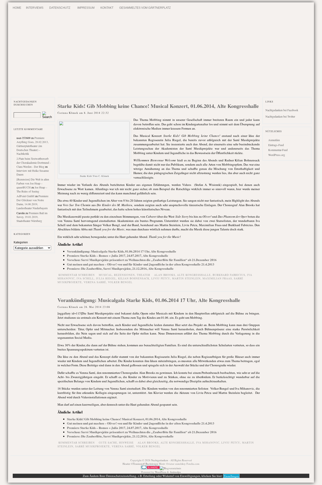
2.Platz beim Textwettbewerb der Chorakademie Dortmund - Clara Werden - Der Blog (34, 162)
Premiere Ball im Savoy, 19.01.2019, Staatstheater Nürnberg (32, 217)
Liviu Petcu (160, 278)
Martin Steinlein (186, 278)
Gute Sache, (109, 442)
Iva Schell (85, 278)
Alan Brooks (164, 275)
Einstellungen (231, 476)
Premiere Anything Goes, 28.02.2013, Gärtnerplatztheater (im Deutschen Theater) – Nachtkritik (33, 145)
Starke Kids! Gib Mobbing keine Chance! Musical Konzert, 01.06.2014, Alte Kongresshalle (158, 106)
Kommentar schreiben (76, 275)
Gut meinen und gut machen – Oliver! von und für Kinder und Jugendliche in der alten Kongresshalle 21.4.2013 (140, 264)
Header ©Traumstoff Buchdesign (141, 463)
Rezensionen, (125, 275)
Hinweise (126, 442)
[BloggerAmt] (170, 468)
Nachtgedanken (159, 460)
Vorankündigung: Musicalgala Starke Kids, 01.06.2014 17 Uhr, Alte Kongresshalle (121, 251)
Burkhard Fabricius (229, 275)
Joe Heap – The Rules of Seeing (32, 189)
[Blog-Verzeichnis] (150, 468)
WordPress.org (276, 155)
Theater (143, 275)
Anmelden (274, 140)
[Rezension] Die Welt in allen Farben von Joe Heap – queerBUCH (33, 183)
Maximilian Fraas (217, 278)
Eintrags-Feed (276, 145)
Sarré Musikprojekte (92, 446)
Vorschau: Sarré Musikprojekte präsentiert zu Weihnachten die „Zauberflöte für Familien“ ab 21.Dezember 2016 (142, 259)
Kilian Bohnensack (133, 278)
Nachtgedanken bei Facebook (281, 110)
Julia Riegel (106, 278)
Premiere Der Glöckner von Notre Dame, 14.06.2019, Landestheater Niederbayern (32, 202)
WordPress (160, 472)
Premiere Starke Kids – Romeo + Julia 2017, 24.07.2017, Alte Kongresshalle (117, 255)
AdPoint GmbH (25, 196)
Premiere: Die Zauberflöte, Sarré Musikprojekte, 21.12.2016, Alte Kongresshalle (120, 268)
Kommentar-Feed (278, 150)
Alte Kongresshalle (194, 275)
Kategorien (21, 242)
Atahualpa (175, 472)
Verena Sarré (95, 282)
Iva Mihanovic (207, 442)
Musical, (106, 275)
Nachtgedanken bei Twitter (280, 116)
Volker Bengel (120, 282)
